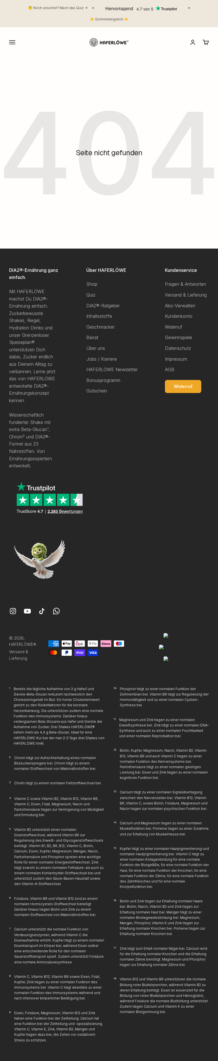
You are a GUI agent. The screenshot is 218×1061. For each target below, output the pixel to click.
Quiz (90, 295)
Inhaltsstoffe (99, 316)
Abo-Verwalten (180, 305)
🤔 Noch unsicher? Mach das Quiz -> (58, 8)
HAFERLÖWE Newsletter (112, 369)
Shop (91, 284)
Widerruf (173, 327)
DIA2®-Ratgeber (103, 305)
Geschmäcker (100, 327)
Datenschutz (178, 348)
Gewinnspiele (178, 337)
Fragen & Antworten (185, 284)
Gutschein (96, 391)
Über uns (95, 348)
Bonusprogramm (103, 380)
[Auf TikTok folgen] (42, 611)
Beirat (92, 337)
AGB (169, 369)
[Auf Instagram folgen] (13, 611)
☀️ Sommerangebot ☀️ (109, 19)
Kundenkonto (178, 316)
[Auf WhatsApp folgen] (56, 611)
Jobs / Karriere (101, 359)
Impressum (176, 359)
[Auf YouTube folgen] (27, 611)
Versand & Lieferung (186, 295)
